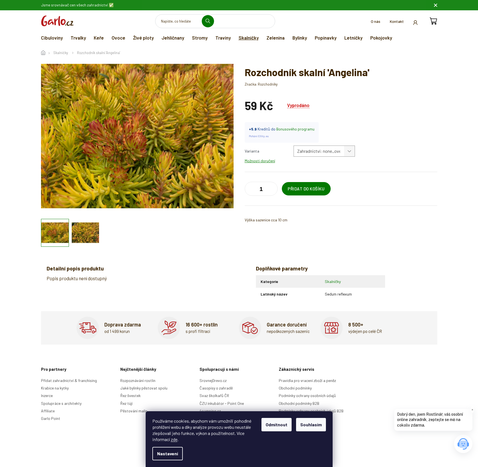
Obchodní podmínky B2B (299, 403)
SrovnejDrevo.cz (213, 380)
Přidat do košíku (306, 188)
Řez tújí (126, 403)
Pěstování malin (133, 410)
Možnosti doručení (260, 160)
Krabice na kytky (55, 388)
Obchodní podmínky (295, 388)
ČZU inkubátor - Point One (222, 403)
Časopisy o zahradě (216, 388)
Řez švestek (130, 395)
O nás (375, 21)
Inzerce (47, 395)
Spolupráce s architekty (61, 403)
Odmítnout (276, 424)
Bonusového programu (295, 129)
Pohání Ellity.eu (259, 136)
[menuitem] (52, 37)
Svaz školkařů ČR (214, 395)
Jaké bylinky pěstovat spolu (143, 388)
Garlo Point (50, 418)
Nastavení (167, 453)
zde (174, 439)
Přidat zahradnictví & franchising (69, 380)
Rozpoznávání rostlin (137, 380)
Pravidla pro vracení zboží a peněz (307, 380)
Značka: (261, 84)
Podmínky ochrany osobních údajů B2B (311, 410)
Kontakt (397, 21)
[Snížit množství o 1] (272, 190)
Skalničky (333, 281)
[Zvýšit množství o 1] (250, 190)
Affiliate (48, 410)
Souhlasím (311, 424)
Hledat (210, 21)
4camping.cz (210, 410)
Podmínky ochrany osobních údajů (307, 395)
